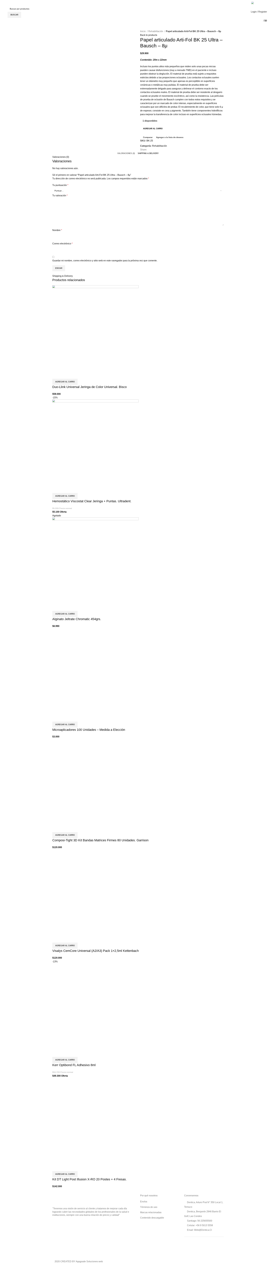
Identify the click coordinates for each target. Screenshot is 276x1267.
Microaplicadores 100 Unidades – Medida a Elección (88, 730)
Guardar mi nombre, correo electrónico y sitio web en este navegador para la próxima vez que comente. (104, 260)
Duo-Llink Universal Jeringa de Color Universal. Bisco (89, 387)
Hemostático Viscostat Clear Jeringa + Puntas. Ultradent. (91, 501)
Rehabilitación (156, 31)
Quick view (63, 375)
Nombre (57, 230)
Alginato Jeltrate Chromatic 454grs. (76, 619)
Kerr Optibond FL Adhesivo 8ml (74, 1065)
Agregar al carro (153, 129)
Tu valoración (60, 195)
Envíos (143, 1201)
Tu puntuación (60, 185)
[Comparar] (56, 375)
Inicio (143, 31)
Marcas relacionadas (150, 1212)
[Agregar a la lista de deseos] (71, 375)
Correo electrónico (62, 243)
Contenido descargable (152, 1217)
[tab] (126, 153)
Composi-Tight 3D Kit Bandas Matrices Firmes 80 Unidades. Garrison (100, 840)
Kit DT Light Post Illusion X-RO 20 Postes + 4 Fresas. (89, 1179)
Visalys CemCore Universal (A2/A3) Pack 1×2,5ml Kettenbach (95, 951)
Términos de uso (148, 1207)
